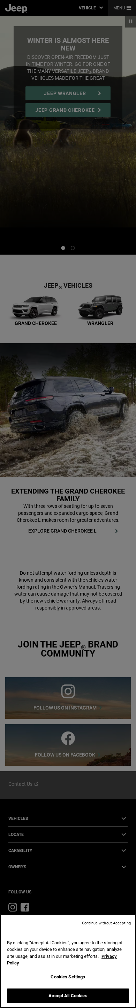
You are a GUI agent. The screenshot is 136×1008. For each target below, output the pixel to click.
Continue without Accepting (106, 923)
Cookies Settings (68, 976)
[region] (68, 961)
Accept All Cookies (67, 995)
